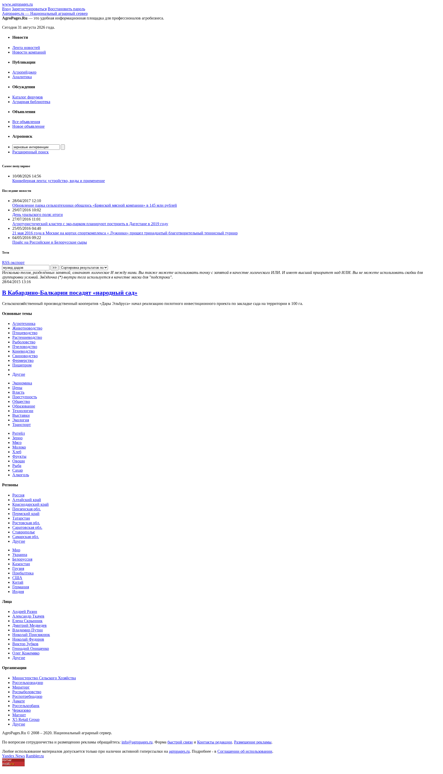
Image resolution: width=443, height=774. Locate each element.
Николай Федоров (28, 639)
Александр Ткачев (28, 616)
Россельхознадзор (27, 682)
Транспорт (21, 424)
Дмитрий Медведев (29, 625)
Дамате (18, 701)
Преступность (24, 397)
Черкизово (21, 710)
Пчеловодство (24, 346)
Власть (18, 392)
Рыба (16, 465)
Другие (18, 374)
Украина (19, 554)
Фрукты (19, 456)
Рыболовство (23, 342)
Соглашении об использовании (244, 751)
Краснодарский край (30, 504)
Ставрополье (23, 532)
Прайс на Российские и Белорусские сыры (49, 242)
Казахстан (21, 564)
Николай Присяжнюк (31, 634)
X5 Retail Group (25, 719)
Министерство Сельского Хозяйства (44, 678)
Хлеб (16, 452)
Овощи (18, 461)
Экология (20, 420)
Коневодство (23, 351)
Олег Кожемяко (25, 653)
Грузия (18, 568)
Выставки (21, 415)
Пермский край (25, 513)
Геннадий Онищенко (30, 648)
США (17, 577)
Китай (17, 582)
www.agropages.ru (17, 4)
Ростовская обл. (26, 523)
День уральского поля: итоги (37, 214)
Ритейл (18, 433)
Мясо (17, 442)
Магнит (19, 715)
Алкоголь (20, 475)
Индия (18, 591)
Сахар (17, 470)
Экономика (22, 383)
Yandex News (13, 756)
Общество (21, 401)
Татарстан (21, 518)
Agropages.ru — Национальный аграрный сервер (45, 13)
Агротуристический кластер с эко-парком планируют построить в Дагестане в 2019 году (90, 224)
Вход (6, 9)
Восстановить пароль (66, 9)
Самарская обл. (25, 536)
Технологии (22, 411)
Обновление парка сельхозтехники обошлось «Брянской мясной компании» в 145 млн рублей (94, 205)
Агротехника (23, 323)
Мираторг (21, 687)
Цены (17, 387)
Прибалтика (23, 573)
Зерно (17, 438)
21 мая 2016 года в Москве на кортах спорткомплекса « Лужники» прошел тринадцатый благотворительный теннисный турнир (125, 233)
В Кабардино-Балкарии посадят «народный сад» (69, 292)
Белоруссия (22, 559)
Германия (20, 587)
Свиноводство (25, 356)
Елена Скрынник (27, 621)
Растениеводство (27, 337)
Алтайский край (26, 500)
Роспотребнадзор (27, 696)
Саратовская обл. (27, 527)
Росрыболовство (26, 692)
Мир (16, 550)
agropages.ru (179, 751)
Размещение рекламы (252, 742)
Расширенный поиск (30, 152)
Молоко (19, 447)
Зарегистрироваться (29, 9)
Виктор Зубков (25, 644)
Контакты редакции (214, 742)
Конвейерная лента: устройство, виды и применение (58, 180)
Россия (18, 495)
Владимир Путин (27, 630)
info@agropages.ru (137, 742)
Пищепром (22, 365)
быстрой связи (180, 742)
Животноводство (27, 328)
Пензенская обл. (26, 509)
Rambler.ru (35, 756)
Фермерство (23, 360)
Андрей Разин (24, 611)
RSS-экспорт (13, 262)
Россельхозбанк (25, 705)
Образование (23, 406)
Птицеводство (24, 333)
